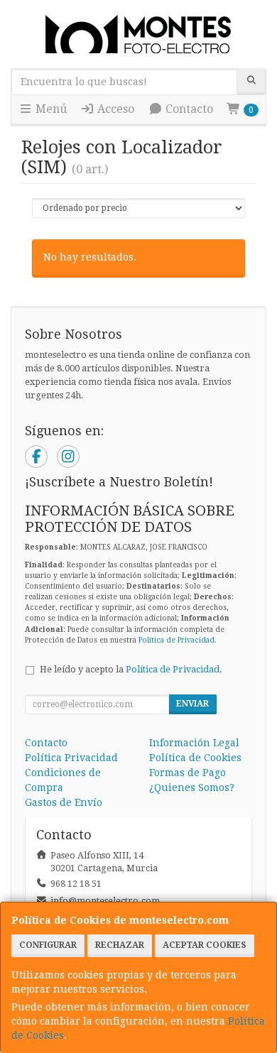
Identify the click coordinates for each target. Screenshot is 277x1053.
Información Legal (194, 742)
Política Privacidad (71, 757)
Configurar (48, 945)
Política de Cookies (195, 757)
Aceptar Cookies (204, 945)
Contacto (188, 109)
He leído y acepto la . (131, 669)
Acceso (114, 109)
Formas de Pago (187, 772)
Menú (50, 109)
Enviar (192, 704)
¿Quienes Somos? (191, 787)
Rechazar (119, 945)
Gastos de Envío (63, 802)
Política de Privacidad (176, 640)
